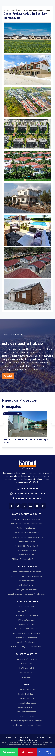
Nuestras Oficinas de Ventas (29, 498)
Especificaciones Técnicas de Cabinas (26, 724)
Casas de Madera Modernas (26, 615)
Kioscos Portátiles (27, 689)
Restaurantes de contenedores (26, 633)
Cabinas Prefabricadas (26, 711)
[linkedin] (30, 506)
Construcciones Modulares (26, 514)
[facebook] (11, 506)
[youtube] (37, 506)
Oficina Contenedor (26, 611)
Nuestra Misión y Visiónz (26, 659)
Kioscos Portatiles (27, 698)
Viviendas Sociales (26, 585)
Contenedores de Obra (26, 601)
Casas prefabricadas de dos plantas (26, 576)
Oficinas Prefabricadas (26, 528)
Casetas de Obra (26, 606)
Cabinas (7, 413)
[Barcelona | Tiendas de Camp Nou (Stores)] (27, 424)
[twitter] (18, 506)
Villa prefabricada (26, 580)
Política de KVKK (26, 668)
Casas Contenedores (26, 624)
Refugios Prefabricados (26, 589)
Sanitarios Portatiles (27, 707)
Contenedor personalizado (26, 628)
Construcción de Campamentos (26, 519)
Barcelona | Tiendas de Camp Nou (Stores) (25, 439)
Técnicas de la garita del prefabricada (26, 720)
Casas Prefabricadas (26, 566)
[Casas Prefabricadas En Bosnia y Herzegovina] (27, 37)
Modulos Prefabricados (27, 642)
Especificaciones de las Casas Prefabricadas (26, 593)
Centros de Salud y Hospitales (27, 532)
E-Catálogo (26, 676)
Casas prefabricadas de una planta (26, 571)
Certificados (26, 663)
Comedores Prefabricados (26, 545)
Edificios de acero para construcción (26, 523)
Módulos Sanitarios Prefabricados (26, 559)
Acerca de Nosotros (26, 654)
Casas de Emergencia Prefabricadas (26, 646)
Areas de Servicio (26, 554)
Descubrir (8, 376)
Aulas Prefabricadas (26, 541)
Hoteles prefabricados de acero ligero (26, 536)
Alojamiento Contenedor (26, 637)
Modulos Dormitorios (26, 550)
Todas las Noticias (27, 672)
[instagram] (24, 506)
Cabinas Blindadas (26, 716)
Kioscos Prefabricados (26, 702)
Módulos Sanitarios (26, 619)
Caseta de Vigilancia (26, 694)
